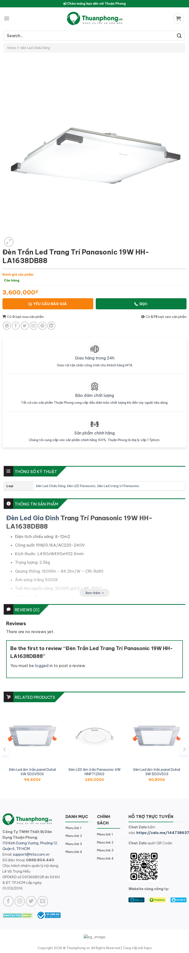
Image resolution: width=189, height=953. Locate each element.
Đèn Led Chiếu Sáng (35, 48)
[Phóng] (9, 242)
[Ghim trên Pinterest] (42, 326)
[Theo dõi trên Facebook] (8, 901)
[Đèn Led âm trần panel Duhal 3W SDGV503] (156, 735)
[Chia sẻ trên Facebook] (16, 326)
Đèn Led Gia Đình (32, 518)
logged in (44, 665)
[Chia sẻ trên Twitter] (25, 326)
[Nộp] (179, 35)
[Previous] (5, 749)
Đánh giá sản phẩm (17, 274)
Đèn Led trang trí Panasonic (118, 486)
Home (11, 48)
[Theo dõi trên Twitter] (31, 901)
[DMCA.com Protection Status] (17, 915)
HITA (128, 365)
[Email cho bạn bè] (34, 326)
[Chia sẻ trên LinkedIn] (51, 326)
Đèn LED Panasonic (81, 486)
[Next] (184, 749)
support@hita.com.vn (31, 854)
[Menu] (7, 18)
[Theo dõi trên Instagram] (20, 901)
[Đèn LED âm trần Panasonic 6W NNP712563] (94, 735)
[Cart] (179, 19)
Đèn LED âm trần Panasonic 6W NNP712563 (94, 771)
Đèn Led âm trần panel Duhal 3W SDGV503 (156, 771)
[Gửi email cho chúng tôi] (42, 901)
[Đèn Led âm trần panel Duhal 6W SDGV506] (32, 735)
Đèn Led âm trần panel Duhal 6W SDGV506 (32, 771)
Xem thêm (92, 593)
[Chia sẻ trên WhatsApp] (7, 326)
